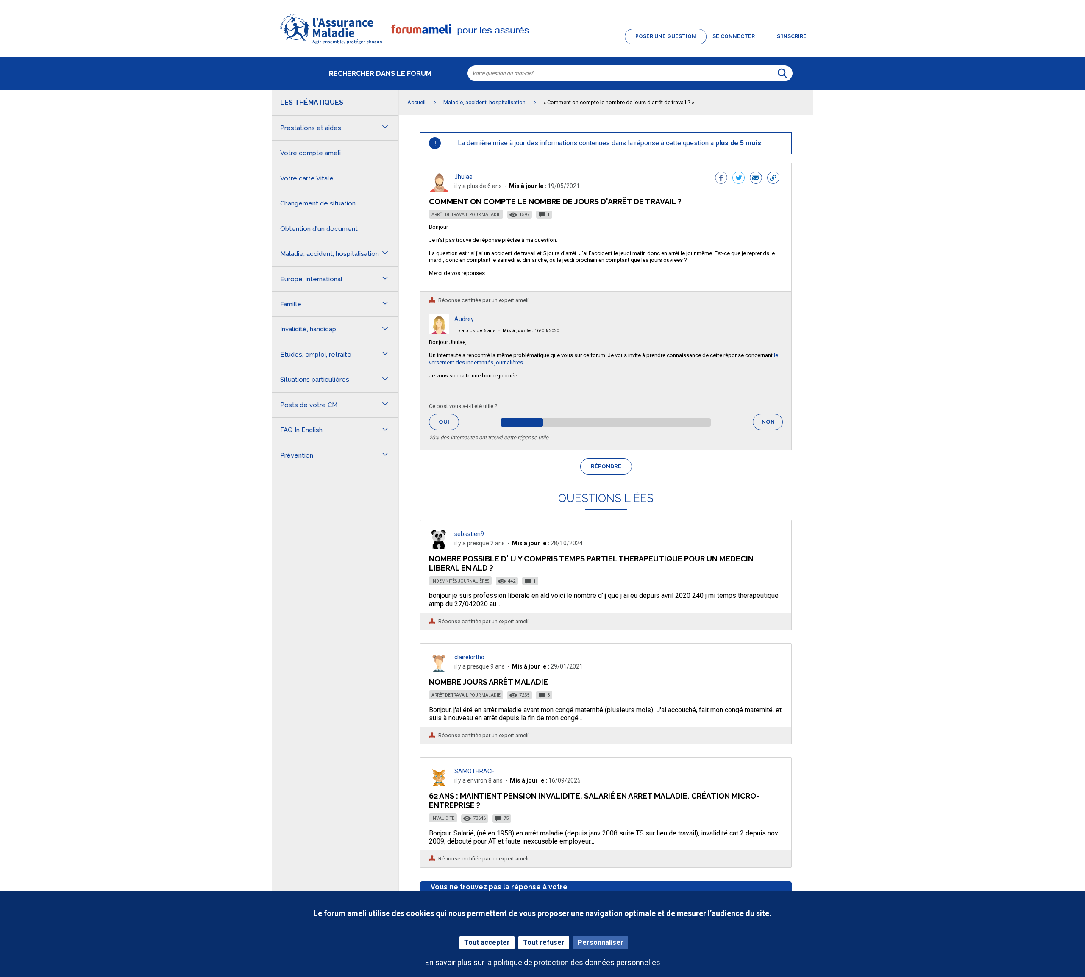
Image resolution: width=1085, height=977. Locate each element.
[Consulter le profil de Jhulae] (439, 190)
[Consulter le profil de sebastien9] (439, 547)
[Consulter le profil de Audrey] (439, 332)
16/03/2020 (531, 330)
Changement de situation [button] (318, 203)
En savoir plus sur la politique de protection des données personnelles (542, 962)
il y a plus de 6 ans (474, 330)
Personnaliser (600, 942)
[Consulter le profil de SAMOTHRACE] (439, 784)
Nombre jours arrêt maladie (488, 681)
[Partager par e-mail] (756, 179)
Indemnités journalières (460, 581)
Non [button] (772, 424)
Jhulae (463, 176)
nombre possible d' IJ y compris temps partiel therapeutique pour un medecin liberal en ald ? (591, 563)
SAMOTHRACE (474, 771)
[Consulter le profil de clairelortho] (439, 670)
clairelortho (469, 657)
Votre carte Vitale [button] (307, 178)
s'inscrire (792, 36)
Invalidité (442, 818)
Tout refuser (544, 942)
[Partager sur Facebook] (721, 179)
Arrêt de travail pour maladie (466, 214)
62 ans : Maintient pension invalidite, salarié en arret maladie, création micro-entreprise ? (594, 800)
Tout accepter (487, 942)
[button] (542, 45)
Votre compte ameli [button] (310, 153)
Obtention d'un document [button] (319, 229)
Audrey (464, 319)
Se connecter (733, 36)
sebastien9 (469, 533)
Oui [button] (449, 422)
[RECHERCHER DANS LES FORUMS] (782, 73)
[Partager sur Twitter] (738, 179)
